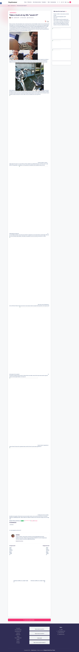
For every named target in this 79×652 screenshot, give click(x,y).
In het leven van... (13, 12)
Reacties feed (61, 632)
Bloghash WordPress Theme (49, 650)
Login (61, 629)
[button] (19, 541)
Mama (18, 636)
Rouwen (18, 641)
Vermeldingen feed (61, 631)
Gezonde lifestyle (18, 629)
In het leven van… (18, 631)
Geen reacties (23, 17)
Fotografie (18, 628)
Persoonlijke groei (18, 637)
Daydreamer (12, 2)
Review (18, 639)
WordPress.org (61, 634)
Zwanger (18, 642)
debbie (18, 535)
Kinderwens (18, 634)
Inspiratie (18, 633)
